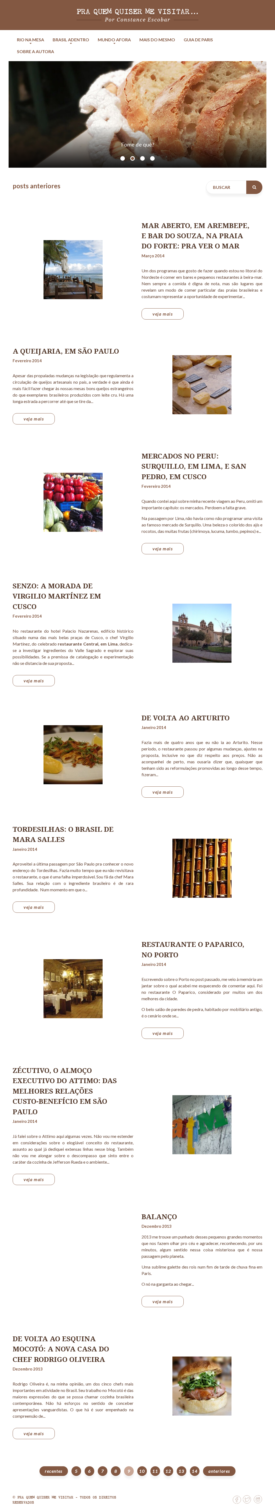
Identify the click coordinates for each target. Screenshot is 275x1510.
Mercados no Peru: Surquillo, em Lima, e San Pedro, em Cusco (194, 466)
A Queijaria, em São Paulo (66, 351)
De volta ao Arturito (186, 718)
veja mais (163, 313)
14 (194, 1471)
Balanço (159, 1216)
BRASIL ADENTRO (71, 39)
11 (155, 1471)
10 (142, 1471)
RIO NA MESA (30, 39)
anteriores (219, 1471)
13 (181, 1471)
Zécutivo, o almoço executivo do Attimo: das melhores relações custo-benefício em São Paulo (65, 1090)
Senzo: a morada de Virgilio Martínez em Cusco (57, 596)
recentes (54, 1471)
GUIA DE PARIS (198, 39)
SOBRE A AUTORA (35, 51)
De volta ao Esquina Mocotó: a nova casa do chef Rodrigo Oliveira (61, 1349)
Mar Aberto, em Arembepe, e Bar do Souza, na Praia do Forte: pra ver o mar (195, 236)
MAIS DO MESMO (157, 39)
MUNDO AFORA (114, 39)
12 (168, 1471)
